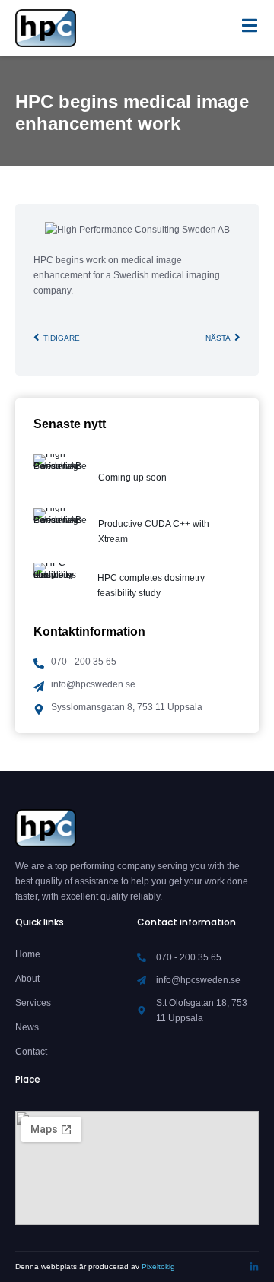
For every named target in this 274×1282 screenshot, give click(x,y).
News (27, 1027)
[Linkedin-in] (254, 1266)
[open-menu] (249, 28)
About (27, 978)
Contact (31, 1051)
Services (33, 1003)
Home (27, 954)
